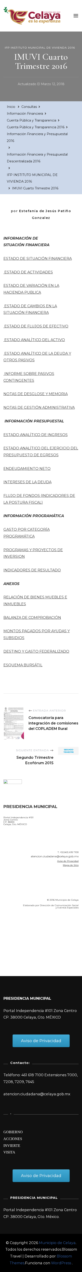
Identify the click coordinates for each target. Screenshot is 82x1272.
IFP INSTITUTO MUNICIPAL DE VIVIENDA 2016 (40, 47)
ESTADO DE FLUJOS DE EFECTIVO (35, 326)
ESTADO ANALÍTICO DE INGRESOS (35, 435)
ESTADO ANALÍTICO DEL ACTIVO (34, 340)
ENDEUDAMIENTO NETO (27, 468)
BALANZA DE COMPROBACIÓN (32, 617)
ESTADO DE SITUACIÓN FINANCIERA (37, 258)
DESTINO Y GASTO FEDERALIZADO (36, 651)
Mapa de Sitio (71, 865)
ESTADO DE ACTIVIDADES (28, 272)
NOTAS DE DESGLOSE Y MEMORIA (35, 394)
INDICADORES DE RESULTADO (32, 570)
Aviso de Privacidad (68, 861)
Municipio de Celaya (57, 1243)
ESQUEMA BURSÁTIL (22, 665)
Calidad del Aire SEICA (27, 925)
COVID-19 (13, 938)
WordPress (61, 1263)
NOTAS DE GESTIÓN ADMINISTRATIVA (39, 407)
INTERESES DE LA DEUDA (27, 482)
